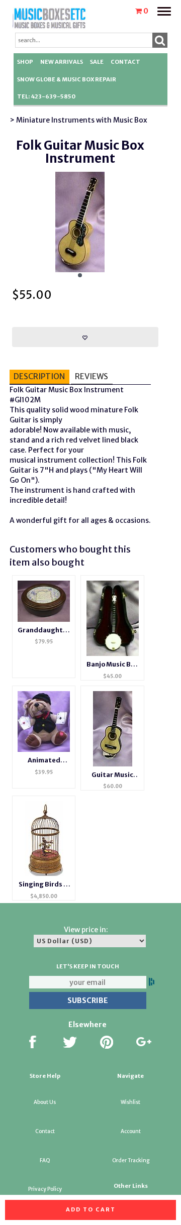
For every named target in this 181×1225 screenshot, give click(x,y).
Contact (125, 61)
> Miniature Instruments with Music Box (78, 120)
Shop (25, 61)
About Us (45, 1102)
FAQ (45, 1160)
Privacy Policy (45, 1189)
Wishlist (130, 1102)
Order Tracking (130, 1160)
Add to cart (91, 1209)
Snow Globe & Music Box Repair (66, 79)
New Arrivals (61, 61)
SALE (97, 61)
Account (131, 1131)
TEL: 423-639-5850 (46, 96)
